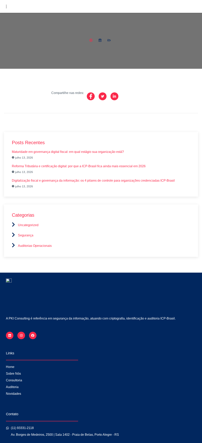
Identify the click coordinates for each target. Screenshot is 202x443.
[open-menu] (196, 7)
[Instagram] (21, 335)
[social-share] (91, 96)
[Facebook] (32, 335)
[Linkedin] (9, 335)
